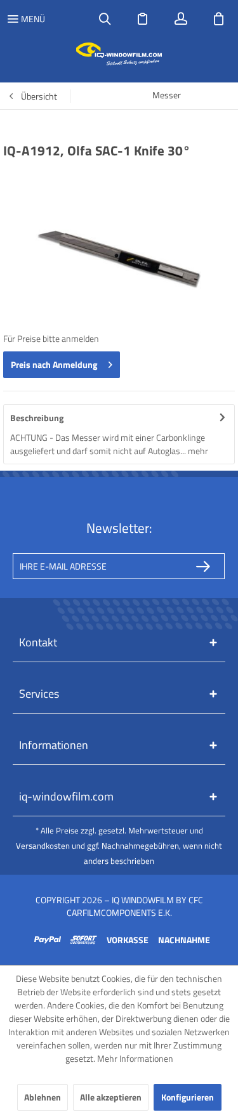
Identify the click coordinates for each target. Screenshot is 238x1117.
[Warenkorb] (219, 19)
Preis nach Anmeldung (54, 364)
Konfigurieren (187, 1097)
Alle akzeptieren (111, 1097)
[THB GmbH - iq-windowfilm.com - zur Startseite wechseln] (119, 54)
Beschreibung (36, 417)
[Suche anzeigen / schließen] (104, 19)
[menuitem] (25, 19)
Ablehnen (42, 1097)
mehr (197, 450)
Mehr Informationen (135, 1058)
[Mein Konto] (181, 19)
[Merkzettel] (142, 19)
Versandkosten (43, 845)
